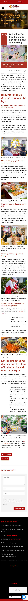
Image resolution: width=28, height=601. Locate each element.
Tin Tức (12, 64)
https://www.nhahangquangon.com (14, 546)
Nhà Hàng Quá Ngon (16, 590)
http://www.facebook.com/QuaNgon (15, 550)
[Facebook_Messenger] (24, 597)
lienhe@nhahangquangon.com (11, 542)
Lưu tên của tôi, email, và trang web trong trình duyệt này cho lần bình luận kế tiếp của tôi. (13, 502)
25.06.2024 (5, 64)
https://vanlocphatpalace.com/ (19, 560)
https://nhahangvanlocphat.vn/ (8, 556)
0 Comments (20, 64)
